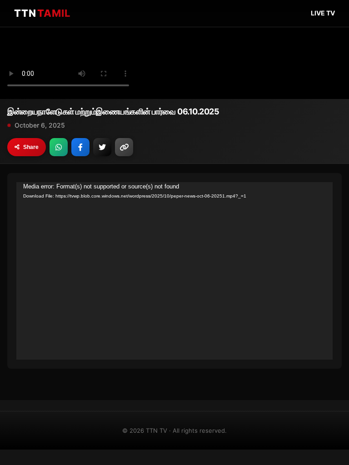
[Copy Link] (124, 147)
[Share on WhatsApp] (59, 147)
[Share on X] (102, 147)
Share (31, 147)
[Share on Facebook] (80, 147)
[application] (174, 271)
